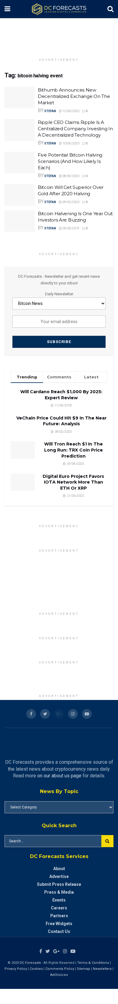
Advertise (59, 876)
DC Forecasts (30, 963)
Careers (59, 907)
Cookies (36, 969)
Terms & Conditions (93, 963)
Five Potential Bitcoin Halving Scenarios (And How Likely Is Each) (70, 161)
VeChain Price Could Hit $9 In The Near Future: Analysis (61, 421)
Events (59, 900)
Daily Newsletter (59, 294)
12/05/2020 (70, 111)
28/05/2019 (70, 228)
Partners (59, 915)
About (59, 868)
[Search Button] (107, 841)
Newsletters (102, 969)
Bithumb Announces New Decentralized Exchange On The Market (74, 96)
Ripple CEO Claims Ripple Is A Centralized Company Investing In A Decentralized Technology (75, 128)
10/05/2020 (70, 143)
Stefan (50, 111)
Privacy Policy (16, 969)
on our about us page (59, 776)
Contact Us (59, 931)
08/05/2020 (70, 176)
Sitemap (83, 969)
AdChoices (59, 975)
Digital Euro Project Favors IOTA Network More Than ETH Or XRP (73, 482)
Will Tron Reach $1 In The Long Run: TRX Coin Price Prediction (73, 449)
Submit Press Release (59, 884)
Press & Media (59, 892)
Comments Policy (59, 969)
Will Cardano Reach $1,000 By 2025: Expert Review (61, 394)
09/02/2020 (70, 202)
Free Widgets (59, 923)
